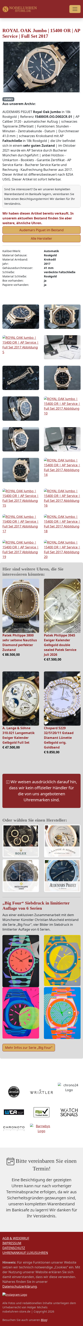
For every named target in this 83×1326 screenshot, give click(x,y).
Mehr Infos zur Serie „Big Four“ (28, 1047)
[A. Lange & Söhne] (62, 841)
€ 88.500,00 (11, 654)
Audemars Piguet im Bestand (41, 230)
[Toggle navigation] (75, 9)
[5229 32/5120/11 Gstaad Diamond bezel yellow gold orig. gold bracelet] (62, 698)
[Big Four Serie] (20, 961)
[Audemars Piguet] (62, 876)
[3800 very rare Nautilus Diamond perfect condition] (20, 606)
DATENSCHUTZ (13, 1248)
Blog (44, 1320)
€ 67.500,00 (52, 659)
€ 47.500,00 (11, 747)
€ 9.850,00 (51, 752)
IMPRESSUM (11, 1243)
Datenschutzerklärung (19, 1286)
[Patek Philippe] (20, 876)
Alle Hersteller (41, 238)
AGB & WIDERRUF (15, 1238)
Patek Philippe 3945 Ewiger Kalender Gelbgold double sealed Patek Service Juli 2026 (60, 645)
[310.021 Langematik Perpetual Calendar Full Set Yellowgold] (20, 698)
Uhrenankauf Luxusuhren (25, 1253)
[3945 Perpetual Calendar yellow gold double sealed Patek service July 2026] (62, 606)
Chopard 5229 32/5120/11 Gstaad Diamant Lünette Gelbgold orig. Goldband (59, 738)
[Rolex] (20, 841)
